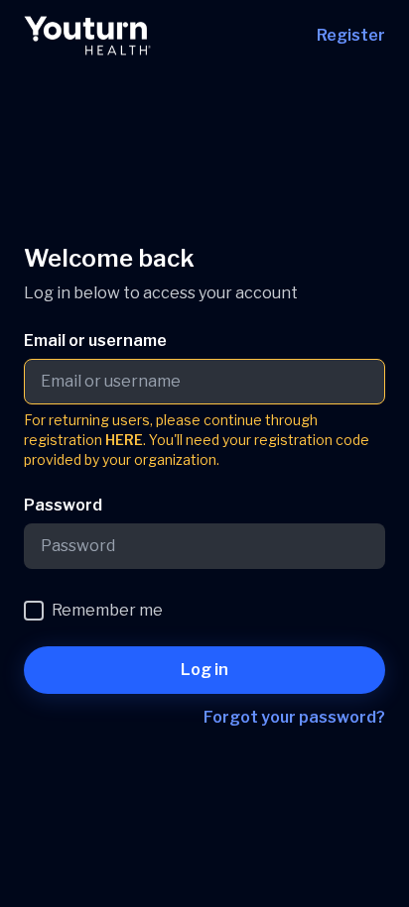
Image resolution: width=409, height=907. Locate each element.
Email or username (95, 340)
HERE (124, 439)
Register (351, 35)
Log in (204, 669)
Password (63, 505)
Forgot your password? (294, 717)
